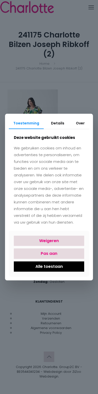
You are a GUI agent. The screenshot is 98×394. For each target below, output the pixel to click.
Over (80, 123)
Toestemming (26, 123)
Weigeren (49, 241)
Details (57, 123)
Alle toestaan (49, 266)
